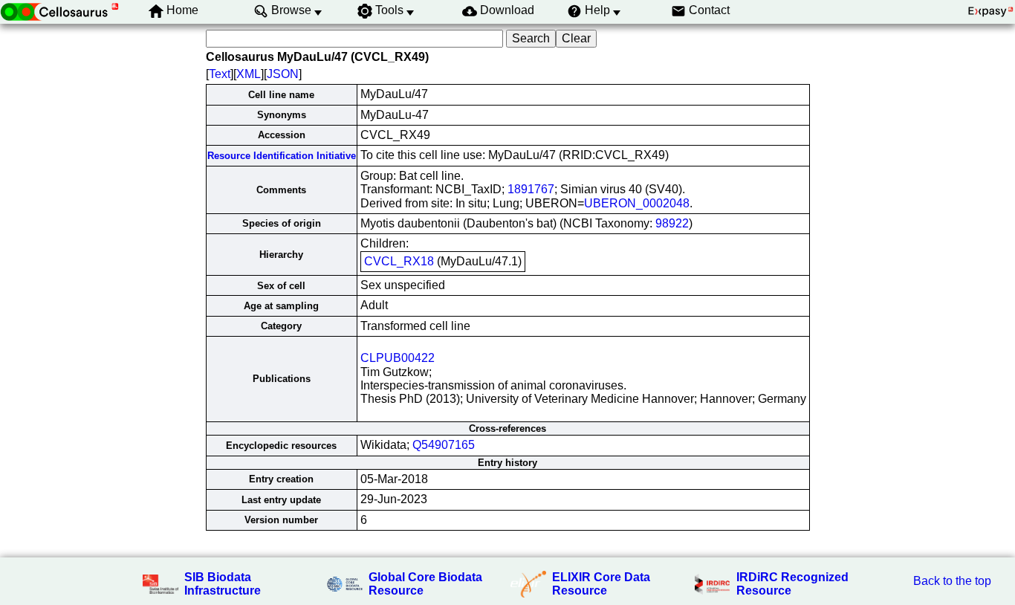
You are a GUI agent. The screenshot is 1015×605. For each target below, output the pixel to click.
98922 (672, 223)
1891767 (530, 189)
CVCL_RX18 (399, 261)
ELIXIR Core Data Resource (601, 584)
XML (248, 74)
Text (219, 74)
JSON (283, 74)
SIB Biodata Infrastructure (222, 584)
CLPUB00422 (397, 358)
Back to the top (952, 581)
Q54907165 (443, 445)
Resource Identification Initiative (281, 155)
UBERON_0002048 (637, 203)
